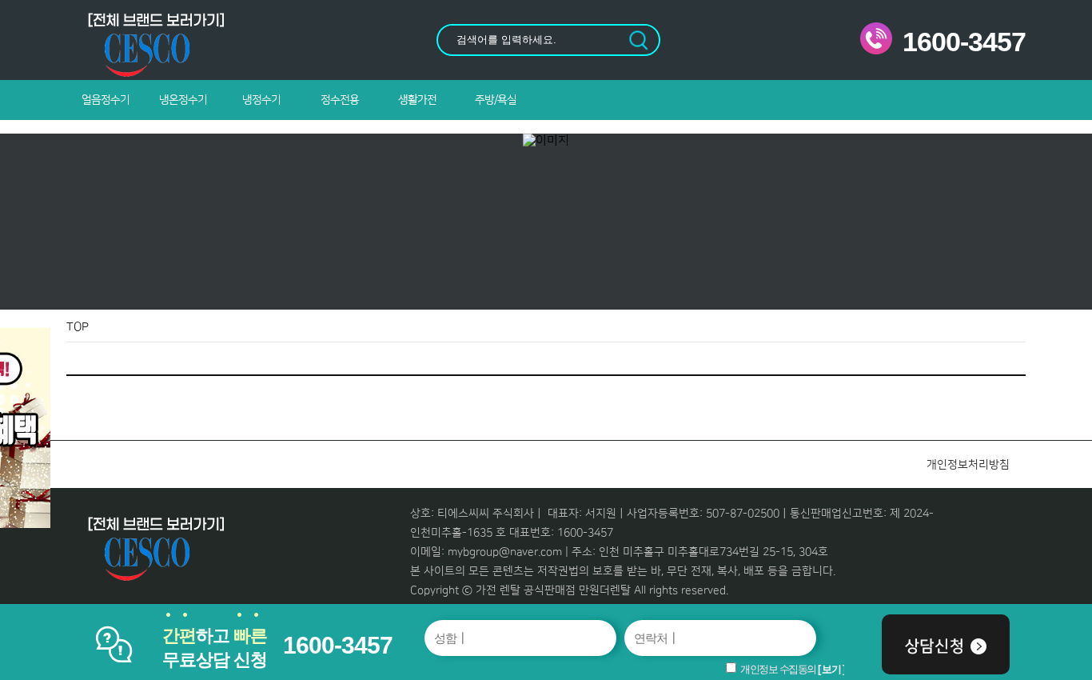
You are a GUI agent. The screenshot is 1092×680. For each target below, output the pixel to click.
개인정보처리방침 (968, 464)
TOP (77, 327)
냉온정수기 (183, 100)
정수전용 (340, 100)
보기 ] (833, 669)
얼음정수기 (106, 100)
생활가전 (417, 100)
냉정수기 (261, 100)
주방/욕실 (495, 100)
